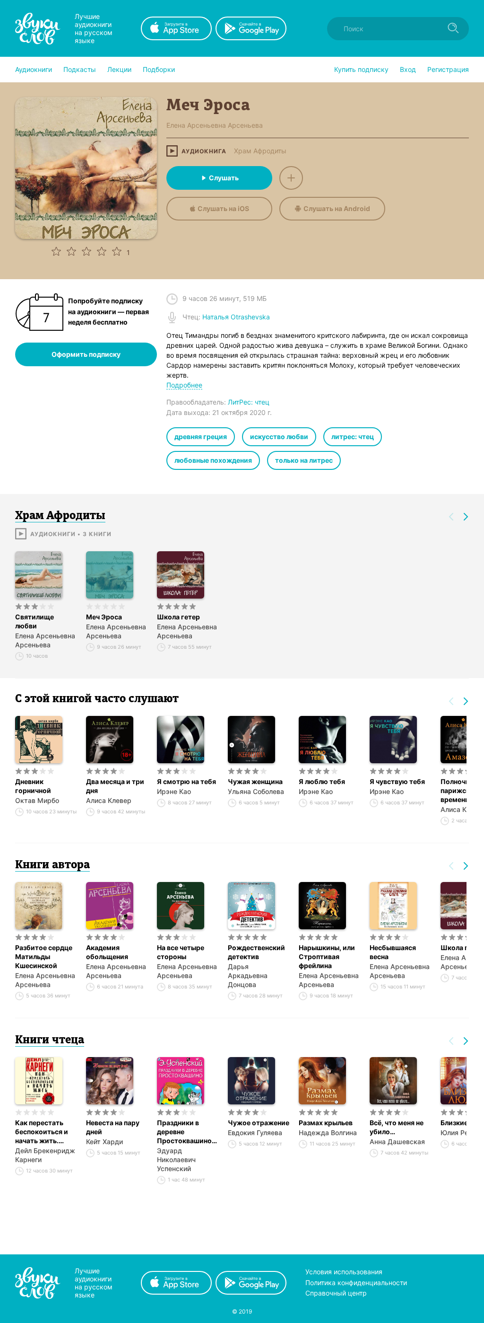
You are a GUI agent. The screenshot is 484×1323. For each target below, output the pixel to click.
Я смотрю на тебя (186, 781)
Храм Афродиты (260, 151)
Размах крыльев (326, 1123)
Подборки (159, 69)
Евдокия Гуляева (255, 1133)
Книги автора (52, 865)
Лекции (119, 69)
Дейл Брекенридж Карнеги (45, 1155)
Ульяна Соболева (256, 791)
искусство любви (279, 436)
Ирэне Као (174, 791)
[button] (33, 69)
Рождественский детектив (256, 952)
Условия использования (343, 1272)
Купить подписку (361, 69)
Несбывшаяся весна (393, 952)
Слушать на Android (336, 208)
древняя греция (200, 436)
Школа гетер (178, 617)
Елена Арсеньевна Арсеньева (45, 640)
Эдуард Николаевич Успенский (176, 1160)
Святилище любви (34, 621)
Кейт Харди (104, 1142)
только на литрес (304, 460)
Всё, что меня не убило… (397, 1127)
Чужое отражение (258, 1123)
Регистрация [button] (448, 69)
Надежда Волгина (328, 1133)
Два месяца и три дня (115, 785)
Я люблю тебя (322, 781)
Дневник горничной (33, 785)
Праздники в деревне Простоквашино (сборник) (184, 1132)
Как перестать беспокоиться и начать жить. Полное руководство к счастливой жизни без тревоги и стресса (46, 1132)
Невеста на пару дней (112, 1127)
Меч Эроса (104, 617)
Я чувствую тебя (397, 781)
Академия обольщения (107, 952)
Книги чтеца (49, 1040)
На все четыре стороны (180, 952)
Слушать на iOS (223, 208)
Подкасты (79, 69)
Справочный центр (336, 1293)
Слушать (224, 178)
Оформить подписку (86, 354)
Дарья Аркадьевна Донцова (248, 975)
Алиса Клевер (108, 800)
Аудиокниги (33, 69)
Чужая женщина (255, 781)
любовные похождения (213, 460)
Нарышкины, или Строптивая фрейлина (327, 957)
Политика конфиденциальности (356, 1283)
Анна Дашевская (397, 1142)
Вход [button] (408, 69)
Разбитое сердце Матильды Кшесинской (43, 957)
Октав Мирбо (37, 800)
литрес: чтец (352, 436)
